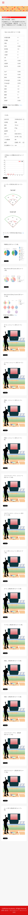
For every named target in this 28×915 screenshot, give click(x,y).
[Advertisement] (14, 859)
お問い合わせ (4, 910)
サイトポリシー (14, 910)
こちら (20, 105)
